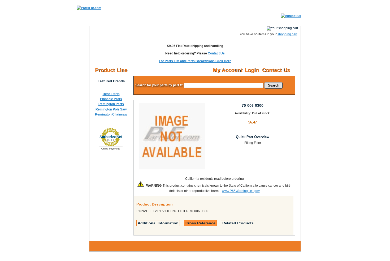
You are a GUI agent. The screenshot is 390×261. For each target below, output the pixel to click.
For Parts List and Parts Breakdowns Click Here (195, 61)
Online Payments (110, 148)
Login (252, 70)
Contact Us (216, 53)
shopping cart (287, 34)
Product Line (111, 70)
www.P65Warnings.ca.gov (241, 191)
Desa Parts (111, 94)
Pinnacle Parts (111, 99)
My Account (227, 70)
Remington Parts (111, 104)
